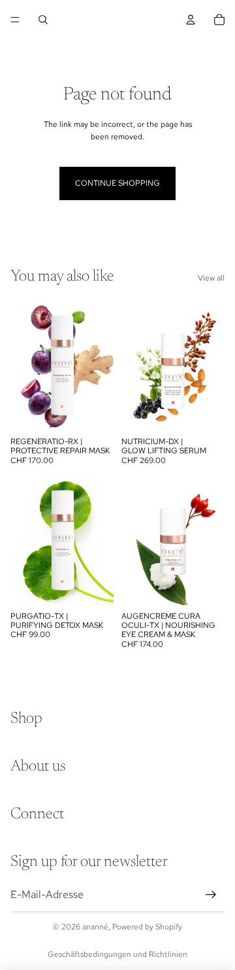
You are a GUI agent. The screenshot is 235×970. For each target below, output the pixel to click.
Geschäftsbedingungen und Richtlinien (117, 954)
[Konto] (190, 19)
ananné (95, 927)
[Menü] (15, 20)
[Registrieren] (211, 895)
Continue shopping (117, 183)
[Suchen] (43, 19)
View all (211, 278)
